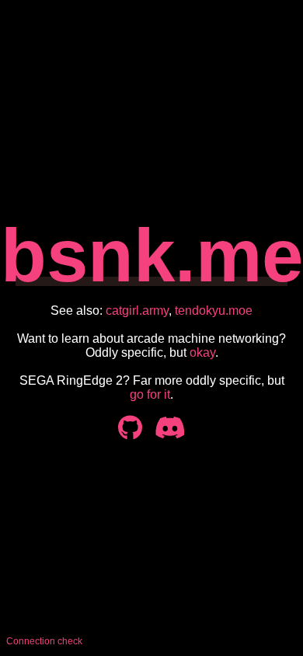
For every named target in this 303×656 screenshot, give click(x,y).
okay (202, 352)
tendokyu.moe (213, 310)
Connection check (44, 641)
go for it (150, 394)
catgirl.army (137, 310)
